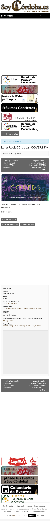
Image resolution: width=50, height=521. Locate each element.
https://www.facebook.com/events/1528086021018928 (22, 308)
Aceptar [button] (32, 515)
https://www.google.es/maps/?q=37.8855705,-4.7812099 (23, 326)
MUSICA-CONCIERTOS (11, 303)
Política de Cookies (19, 515)
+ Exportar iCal (27, 224)
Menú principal (47, 15)
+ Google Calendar (10, 224)
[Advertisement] (25, 46)
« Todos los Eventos (10, 134)
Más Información (9, 219)
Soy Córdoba (7, 15)
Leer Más (40, 515)
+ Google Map (8, 321)
